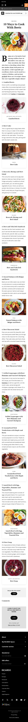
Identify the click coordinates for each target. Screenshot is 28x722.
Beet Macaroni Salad (14, 366)
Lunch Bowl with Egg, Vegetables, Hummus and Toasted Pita (14, 533)
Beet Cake (14, 164)
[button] (26, 5)
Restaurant (4, 679)
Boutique (4, 676)
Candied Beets (14, 119)
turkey (13, 94)
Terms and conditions (14, 717)
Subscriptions (5, 682)
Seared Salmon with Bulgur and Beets (14, 321)
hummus (4, 383)
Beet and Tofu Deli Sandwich (14, 269)
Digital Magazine (5, 694)
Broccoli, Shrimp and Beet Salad (14, 218)
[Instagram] (12, 700)
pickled (4, 76)
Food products (5, 685)
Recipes (14, 21)
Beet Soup (14, 581)
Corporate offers (5, 688)
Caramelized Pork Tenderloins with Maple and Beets (14, 476)
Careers (4, 691)
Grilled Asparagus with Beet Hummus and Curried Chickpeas (14, 418)
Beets (9, 56)
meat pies (21, 94)
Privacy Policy (14, 714)
